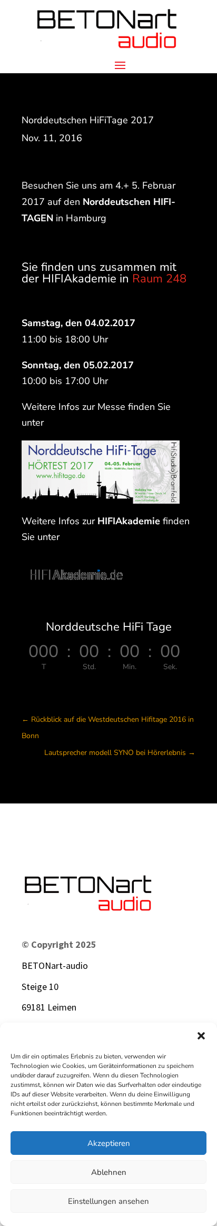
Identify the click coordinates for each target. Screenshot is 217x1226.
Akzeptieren (108, 1143)
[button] (201, 1036)
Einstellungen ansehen (108, 1201)
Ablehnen (108, 1172)
